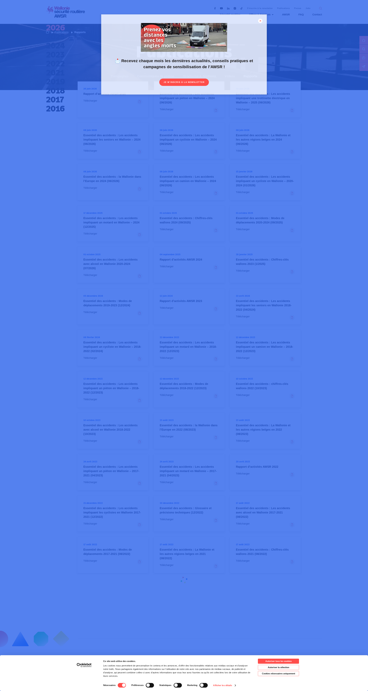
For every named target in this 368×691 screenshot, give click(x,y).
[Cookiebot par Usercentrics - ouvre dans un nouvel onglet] (84, 665)
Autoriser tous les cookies (278, 661)
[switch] (150, 685)
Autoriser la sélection (278, 667)
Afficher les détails (222, 685)
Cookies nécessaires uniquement (278, 673)
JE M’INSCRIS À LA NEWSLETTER (184, 82)
